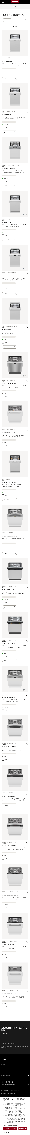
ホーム (4, 11)
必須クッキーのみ (23, 1128)
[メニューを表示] (3, 2)
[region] (15, 1116)
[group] (15, 55)
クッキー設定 (7, 1132)
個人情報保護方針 (10, 1125)
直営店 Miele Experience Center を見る (9, 1093)
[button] (24, 215)
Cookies (15, 1125)
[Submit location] (28, 1085)
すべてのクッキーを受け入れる (9, 1128)
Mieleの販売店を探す (7, 1082)
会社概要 (4, 1125)
